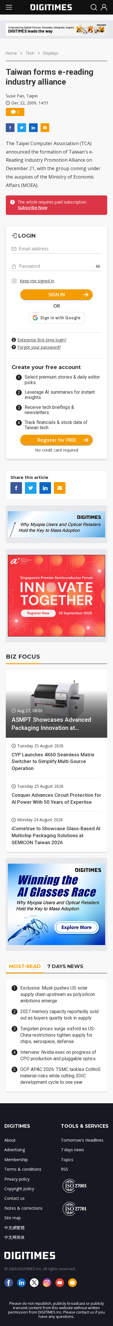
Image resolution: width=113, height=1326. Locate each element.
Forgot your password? (39, 347)
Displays (50, 53)
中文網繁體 (14, 1227)
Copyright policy (19, 1188)
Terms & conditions (22, 1169)
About (10, 1140)
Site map (12, 1217)
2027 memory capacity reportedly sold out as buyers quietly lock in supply (59, 1015)
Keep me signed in (37, 281)
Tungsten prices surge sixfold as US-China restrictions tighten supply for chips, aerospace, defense (58, 1035)
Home (11, 53)
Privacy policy (17, 1179)
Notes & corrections (23, 1208)
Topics (67, 1159)
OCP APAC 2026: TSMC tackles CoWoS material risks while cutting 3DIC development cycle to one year (60, 1076)
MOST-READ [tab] (25, 966)
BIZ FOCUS (23, 656)
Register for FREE (56, 440)
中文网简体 (14, 1237)
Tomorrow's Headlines (82, 1140)
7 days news (72, 1149)
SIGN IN (56, 294)
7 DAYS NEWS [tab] (65, 966)
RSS (64, 1169)
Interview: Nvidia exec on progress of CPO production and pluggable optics (58, 1055)
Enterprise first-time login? (41, 340)
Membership (16, 1159)
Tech (29, 53)
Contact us (14, 1198)
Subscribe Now (32, 207)
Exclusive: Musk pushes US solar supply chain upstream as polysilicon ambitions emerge (57, 994)
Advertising (14, 1149)
